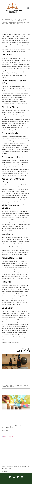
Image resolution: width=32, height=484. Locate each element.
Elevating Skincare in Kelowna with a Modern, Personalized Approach (15, 386)
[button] (28, 8)
